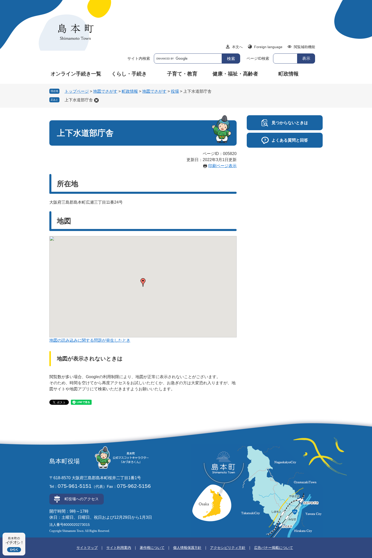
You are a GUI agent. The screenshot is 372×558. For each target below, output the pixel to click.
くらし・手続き (129, 73)
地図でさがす (105, 91)
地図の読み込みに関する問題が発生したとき (89, 340)
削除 (96, 100)
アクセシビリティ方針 (227, 548)
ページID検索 (257, 58)
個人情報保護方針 (187, 548)
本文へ (237, 47)
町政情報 (288, 73)
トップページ (77, 91)
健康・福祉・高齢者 (235, 73)
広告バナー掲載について (273, 548)
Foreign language (268, 47)
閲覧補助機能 (304, 47)
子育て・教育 (182, 73)
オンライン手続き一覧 (76, 73)
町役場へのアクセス (82, 499)
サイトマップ (87, 548)
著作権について (152, 548)
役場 (175, 91)
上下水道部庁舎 (79, 100)
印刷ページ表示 (222, 166)
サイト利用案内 (118, 548)
